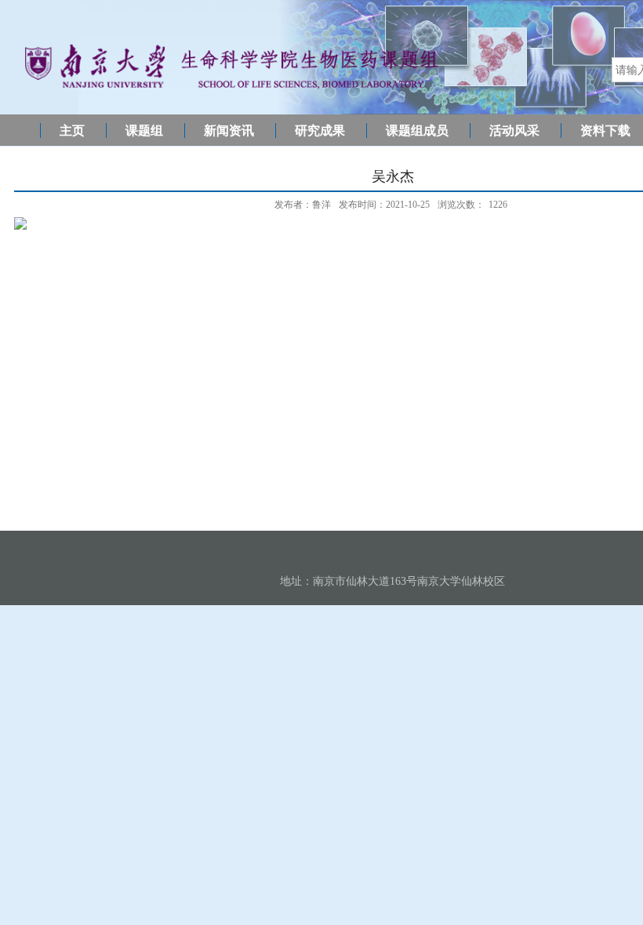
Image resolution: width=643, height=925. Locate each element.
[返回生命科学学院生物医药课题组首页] (231, 90)
